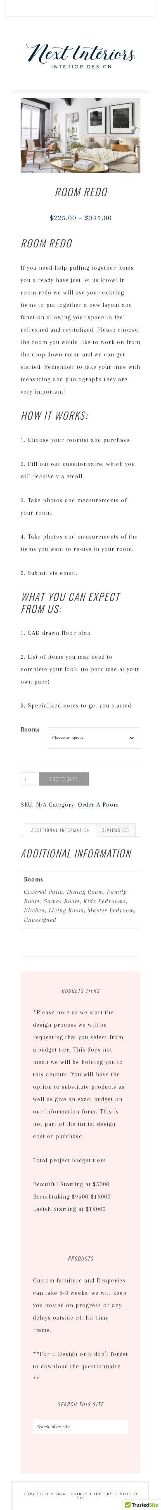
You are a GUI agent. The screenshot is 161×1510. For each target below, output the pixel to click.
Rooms (30, 729)
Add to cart (64, 779)
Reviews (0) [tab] (115, 830)
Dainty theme (88, 1494)
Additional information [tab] (60, 830)
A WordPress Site (80, 55)
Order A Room (98, 804)
